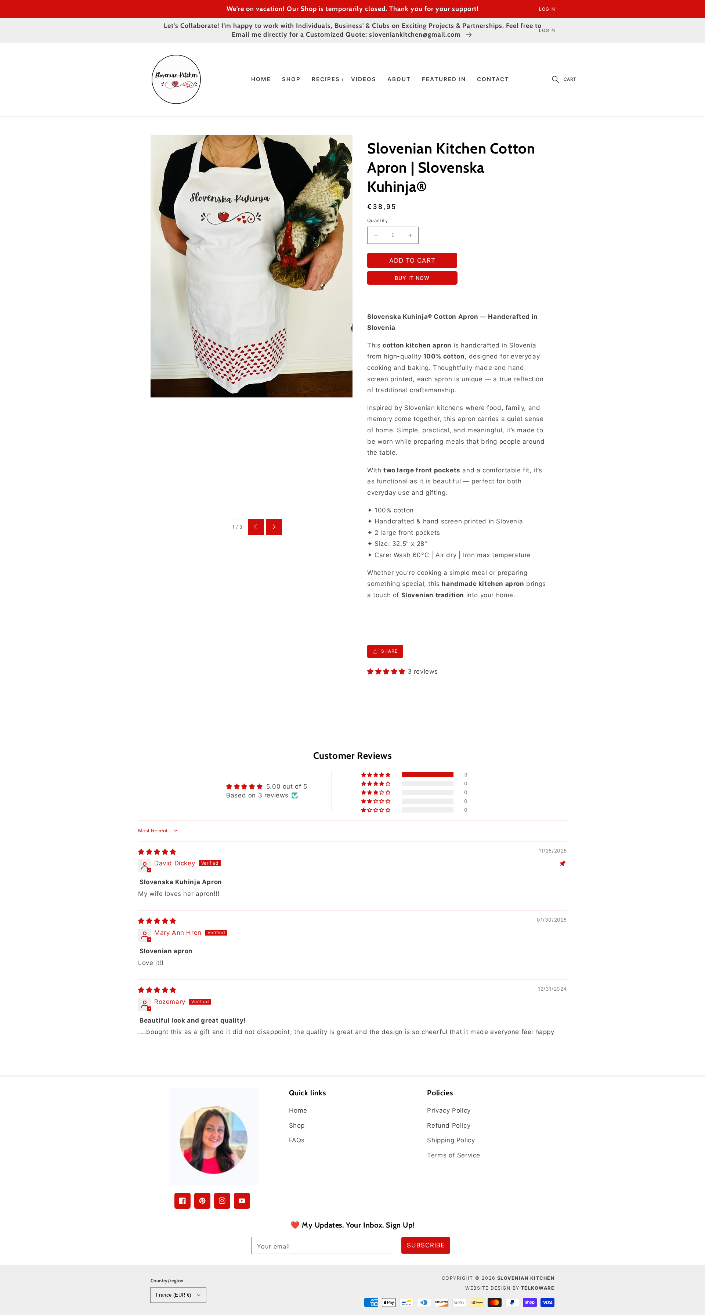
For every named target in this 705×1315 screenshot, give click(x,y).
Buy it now (412, 278)
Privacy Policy (448, 1110)
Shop (297, 1125)
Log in (547, 9)
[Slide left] (256, 527)
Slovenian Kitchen (526, 1278)
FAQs (297, 1140)
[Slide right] (274, 527)
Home (298, 1110)
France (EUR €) (173, 1295)
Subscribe (426, 1245)
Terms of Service (453, 1155)
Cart (570, 79)
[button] (555, 79)
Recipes (326, 79)
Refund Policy (448, 1125)
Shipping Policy (451, 1140)
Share (389, 651)
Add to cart (412, 260)
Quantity (377, 220)
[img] (157, 851)
